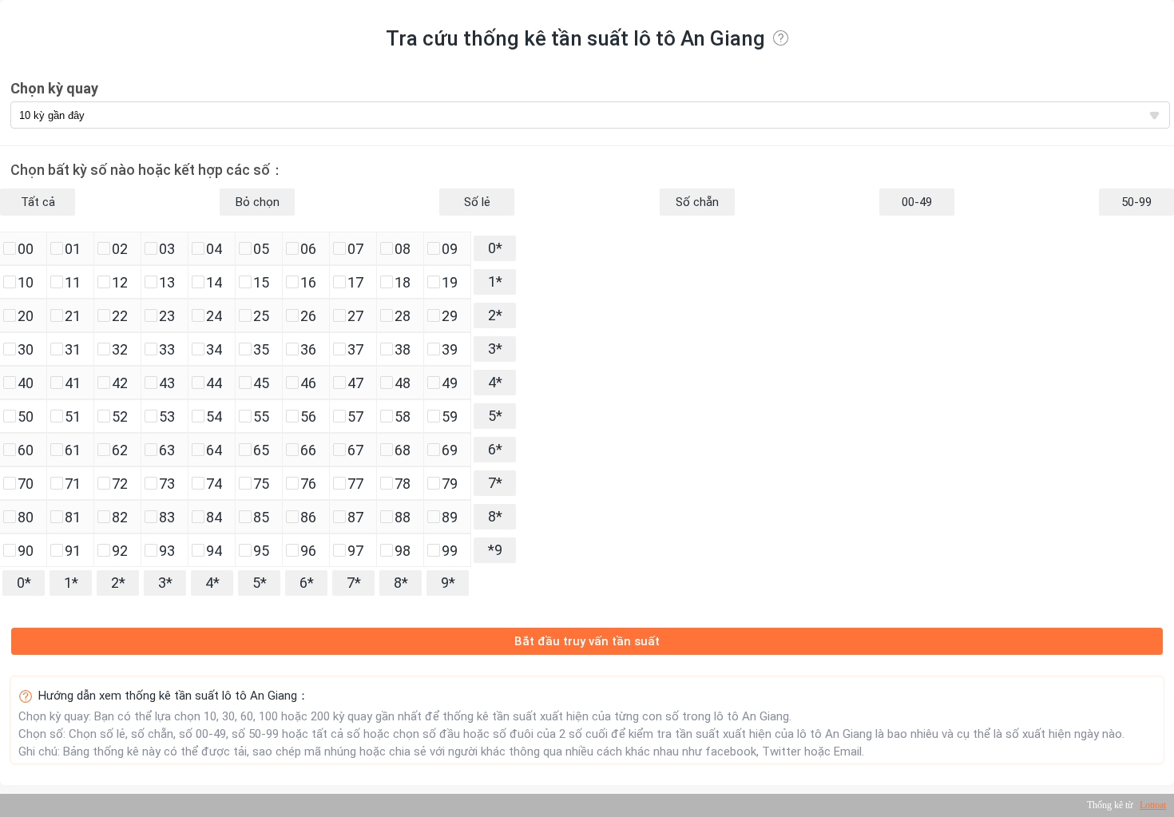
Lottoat (1153, 805)
